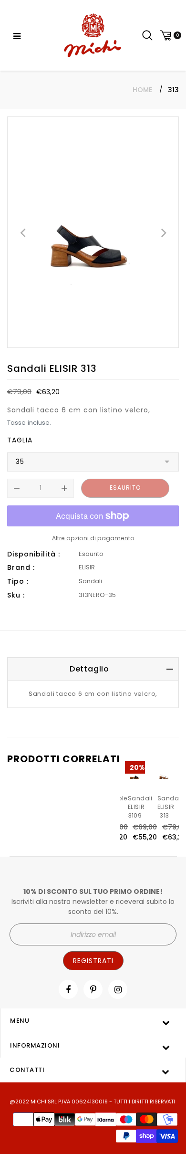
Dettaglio (89, 668)
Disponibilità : (33, 554)
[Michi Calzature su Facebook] (68, 989)
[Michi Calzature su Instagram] (118, 989)
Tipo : (18, 581)
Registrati (93, 960)
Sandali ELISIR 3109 (140, 806)
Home (142, 89)
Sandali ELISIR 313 (169, 806)
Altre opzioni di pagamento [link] (93, 538)
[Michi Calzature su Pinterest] (93, 989)
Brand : (21, 567)
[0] (169, 35)
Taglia (19, 440)
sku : (16, 595)
